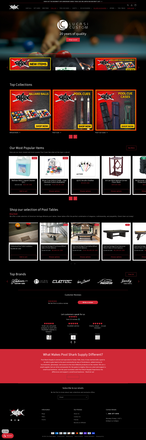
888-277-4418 (113, 413)
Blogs (43, 413)
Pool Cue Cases (100, 133)
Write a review (88, 302)
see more (131, 148)
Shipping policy (100, 436)
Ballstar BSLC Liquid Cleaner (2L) (23, 181)
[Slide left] (7, 67)
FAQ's (43, 416)
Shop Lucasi (73, 40)
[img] (73, 317)
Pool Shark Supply (51, 436)
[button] (128, 5)
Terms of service (79, 436)
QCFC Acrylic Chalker (85, 180)
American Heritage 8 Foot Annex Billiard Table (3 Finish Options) (53, 247)
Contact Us (77, 416)
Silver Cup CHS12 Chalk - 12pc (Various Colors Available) (54, 181)
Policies (76, 419)
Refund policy (69, 436)
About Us (76, 413)
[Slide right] (139, 67)
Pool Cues (55, 133)
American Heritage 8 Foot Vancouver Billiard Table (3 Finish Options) (114, 247)
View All (131, 274)
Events (44, 419)
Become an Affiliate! (80, 422)
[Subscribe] (86, 397)
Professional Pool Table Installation (21, 246)
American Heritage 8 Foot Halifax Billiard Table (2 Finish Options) (84, 247)
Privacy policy (60, 436)
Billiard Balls (14, 133)
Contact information (89, 436)
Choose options (54, 191)
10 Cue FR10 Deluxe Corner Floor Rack (116, 181)
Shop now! (13, 214)
